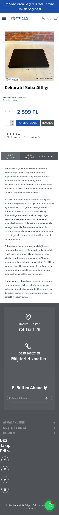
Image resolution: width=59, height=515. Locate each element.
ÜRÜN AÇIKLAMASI (11, 156)
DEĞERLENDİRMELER (48, 156)
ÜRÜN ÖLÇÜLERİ (29, 156)
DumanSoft (18, 505)
